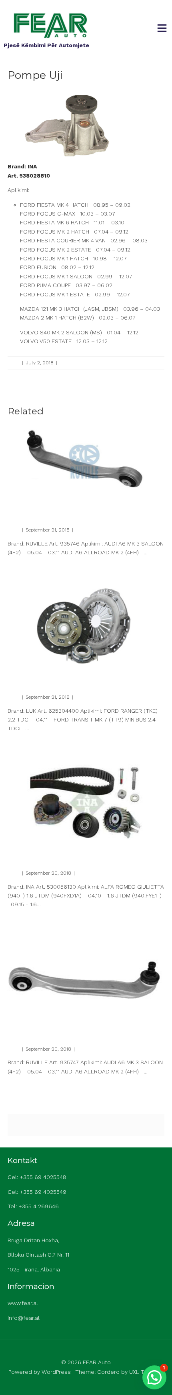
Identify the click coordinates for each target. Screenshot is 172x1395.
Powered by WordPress (39, 1372)
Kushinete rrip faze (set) (50, 849)
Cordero (108, 1372)
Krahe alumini (32, 506)
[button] (154, 1377)
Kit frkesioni (28, 673)
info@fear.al (24, 1318)
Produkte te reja (77, 363)
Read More (19, 566)
